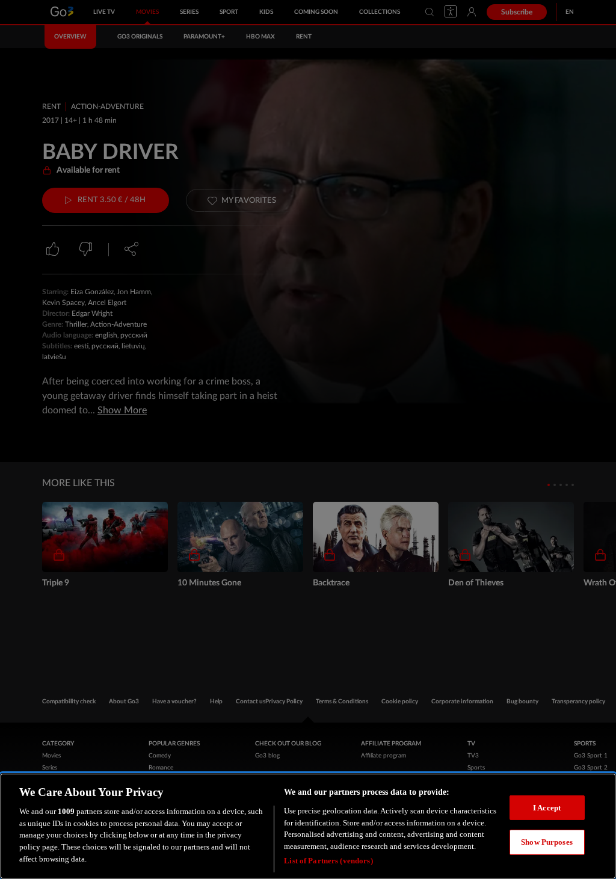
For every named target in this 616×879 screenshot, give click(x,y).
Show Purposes (547, 842)
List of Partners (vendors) (328, 860)
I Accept (547, 807)
